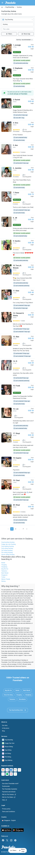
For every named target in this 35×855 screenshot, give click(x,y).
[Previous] (8, 529)
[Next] (27, 529)
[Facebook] (3, 840)
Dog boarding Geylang (7, 542)
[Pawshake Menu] (2, 3)
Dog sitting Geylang (7, 548)
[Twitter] (7, 840)
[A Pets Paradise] (17, 131)
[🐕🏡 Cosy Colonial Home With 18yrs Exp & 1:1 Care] (17, 275)
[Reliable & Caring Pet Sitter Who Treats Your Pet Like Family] (17, 346)
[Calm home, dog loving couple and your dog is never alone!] (17, 443)
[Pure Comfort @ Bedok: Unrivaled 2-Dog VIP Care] (17, 154)
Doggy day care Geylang (8, 544)
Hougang (4, 565)
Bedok (3, 563)
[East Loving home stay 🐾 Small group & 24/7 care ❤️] (17, 490)
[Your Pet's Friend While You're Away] (17, 178)
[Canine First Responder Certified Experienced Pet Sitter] (17, 394)
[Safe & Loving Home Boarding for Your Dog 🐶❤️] (17, 322)
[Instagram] (11, 840)
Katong (3, 581)
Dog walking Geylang (7, 546)
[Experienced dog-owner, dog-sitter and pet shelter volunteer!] (17, 513)
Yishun (3, 577)
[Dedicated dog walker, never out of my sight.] (17, 418)
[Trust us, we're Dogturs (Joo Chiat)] (17, 202)
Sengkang (4, 567)
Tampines (4, 571)
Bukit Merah (4, 573)
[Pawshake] (10, 2)
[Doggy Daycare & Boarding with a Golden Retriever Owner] (17, 108)
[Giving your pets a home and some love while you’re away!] (17, 226)
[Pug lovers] (17, 466)
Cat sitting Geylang (6, 550)
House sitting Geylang (7, 554)
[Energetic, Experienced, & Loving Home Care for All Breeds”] (17, 54)
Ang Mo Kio (4, 569)
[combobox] (17, 19)
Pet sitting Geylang (7, 552)
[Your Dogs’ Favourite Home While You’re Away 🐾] (17, 77)
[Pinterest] (15, 840)
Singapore (4, 575)
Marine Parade (5, 579)
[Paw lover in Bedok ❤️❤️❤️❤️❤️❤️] (17, 250)
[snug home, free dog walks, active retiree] (17, 371)
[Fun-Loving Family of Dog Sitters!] (17, 299)
